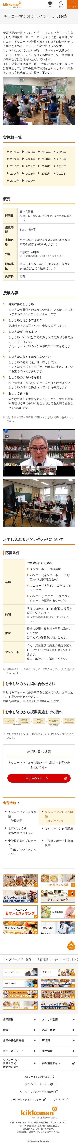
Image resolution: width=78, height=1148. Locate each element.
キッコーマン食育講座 (59, 828)
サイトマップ (60, 1099)
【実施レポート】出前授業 (59, 843)
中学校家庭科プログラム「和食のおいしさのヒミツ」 (22, 847)
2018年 (14, 166)
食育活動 (9, 803)
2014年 (14, 173)
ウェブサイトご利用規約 (37, 1076)
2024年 (46, 152)
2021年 (30, 159)
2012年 (46, 173)
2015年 (61, 166)
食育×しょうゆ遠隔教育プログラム (20, 830)
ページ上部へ (71, 945)
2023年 (61, 152)
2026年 (14, 152)
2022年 (14, 159)
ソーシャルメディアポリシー (26, 1099)
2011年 (61, 173)
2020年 (46, 159)
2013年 (30, 173)
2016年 (46, 166)
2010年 (14, 180)
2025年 (30, 152)
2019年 (61, 159)
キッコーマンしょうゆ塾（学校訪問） (22, 816)
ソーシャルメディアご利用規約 (37, 1092)
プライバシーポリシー (37, 1084)
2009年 (30, 180)
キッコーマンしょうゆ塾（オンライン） (59, 816)
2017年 (30, 166)
